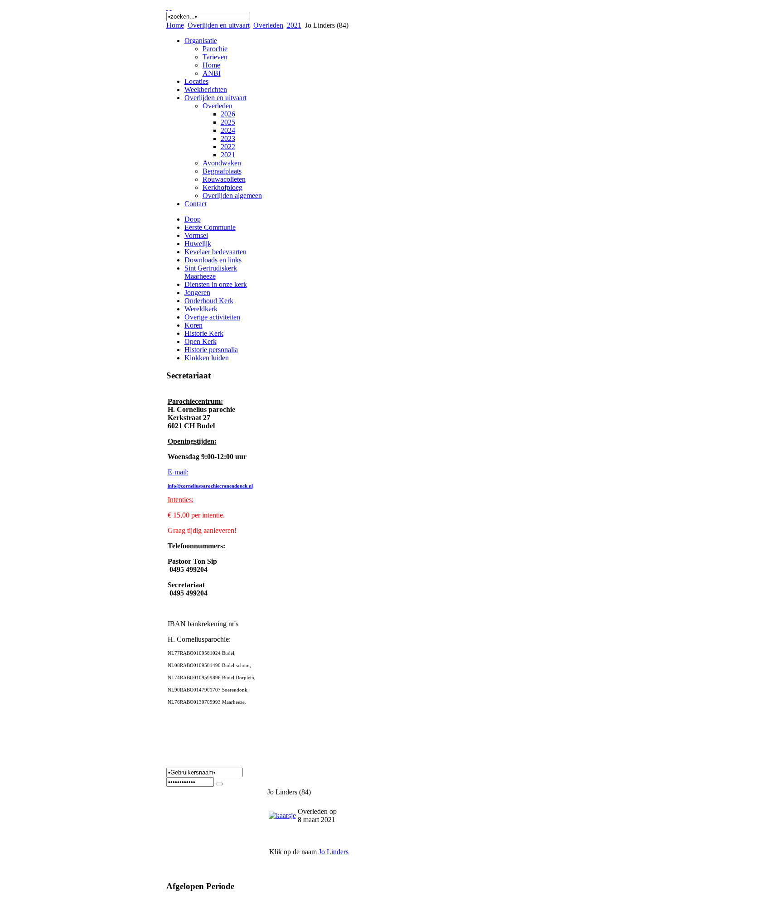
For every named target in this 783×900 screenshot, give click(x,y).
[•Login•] (219, 784)
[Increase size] (167, 7)
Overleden (268, 25)
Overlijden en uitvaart (219, 25)
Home (175, 25)
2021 (294, 25)
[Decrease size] (171, 7)
